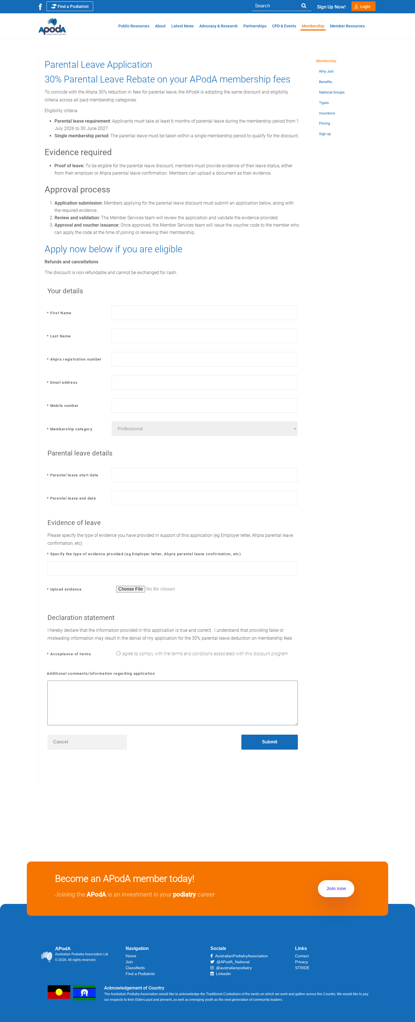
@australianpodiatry (233, 967)
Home (131, 956)
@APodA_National (232, 962)
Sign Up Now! (331, 7)
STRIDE (302, 967)
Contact (302, 956)
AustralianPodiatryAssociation (240, 956)
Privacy (301, 962)
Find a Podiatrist (73, 6)
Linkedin (222, 973)
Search (303, 5)
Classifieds (135, 967)
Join (129, 962)
